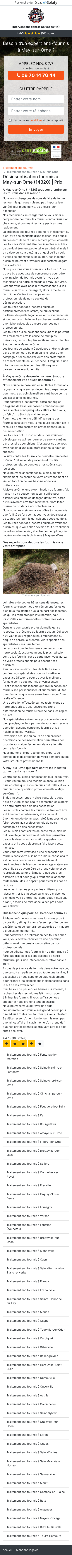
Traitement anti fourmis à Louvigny (29, 1207)
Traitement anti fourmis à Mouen (28, 1312)
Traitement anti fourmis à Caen (27, 1259)
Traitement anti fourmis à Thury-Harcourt (34, 1536)
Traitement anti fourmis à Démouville (31, 1378)
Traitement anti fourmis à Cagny (27, 1320)
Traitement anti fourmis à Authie (28, 1395)
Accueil (7, 1550)
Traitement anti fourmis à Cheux (28, 1443)
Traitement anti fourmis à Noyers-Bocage (34, 1518)
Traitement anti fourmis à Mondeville (30, 1251)
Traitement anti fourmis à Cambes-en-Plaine (36, 1492)
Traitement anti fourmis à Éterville (29, 1185)
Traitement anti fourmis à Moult (27, 1483)
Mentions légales (27, 1550)
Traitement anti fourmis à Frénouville (31, 1290)
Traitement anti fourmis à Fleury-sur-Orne (34, 1141)
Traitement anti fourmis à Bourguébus (31, 1124)
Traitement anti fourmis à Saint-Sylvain (32, 1413)
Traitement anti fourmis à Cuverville (30, 1386)
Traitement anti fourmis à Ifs (25, 1115)
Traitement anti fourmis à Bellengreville (32, 1356)
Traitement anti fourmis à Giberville (30, 1347)
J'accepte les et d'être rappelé (38, 120)
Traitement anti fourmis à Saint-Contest (32, 1452)
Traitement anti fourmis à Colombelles (31, 1404)
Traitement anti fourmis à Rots (26, 1500)
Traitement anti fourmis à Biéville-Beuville (34, 1527)
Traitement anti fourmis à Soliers (28, 1163)
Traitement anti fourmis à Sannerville (31, 1474)
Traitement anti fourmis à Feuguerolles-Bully (36, 1106)
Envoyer (36, 129)
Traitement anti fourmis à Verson (28, 1216)
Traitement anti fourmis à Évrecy (28, 1281)
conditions (36, 120)
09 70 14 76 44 (38, 75)
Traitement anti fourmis (18, 168)
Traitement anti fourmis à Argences (30, 1509)
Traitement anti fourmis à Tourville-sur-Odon (36, 1329)
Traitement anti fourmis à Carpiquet (30, 1338)
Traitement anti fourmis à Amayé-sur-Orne (34, 1133)
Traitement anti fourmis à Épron (27, 1434)
